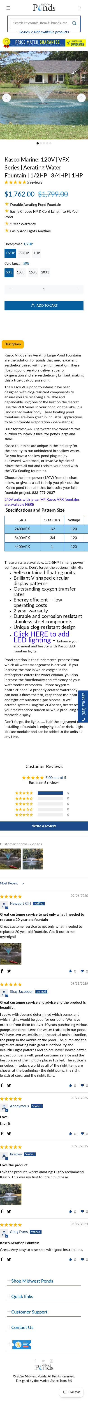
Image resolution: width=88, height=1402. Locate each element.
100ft (21, 272)
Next (81, 97)
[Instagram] (51, 1361)
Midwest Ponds (35, 1376)
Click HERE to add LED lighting (41, 637)
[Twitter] (43, 1361)
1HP (37, 253)
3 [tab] (44, 143)
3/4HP (24, 253)
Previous (6, 97)
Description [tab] (13, 344)
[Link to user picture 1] (11, 954)
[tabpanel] (44, 95)
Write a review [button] (44, 826)
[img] (11, 897)
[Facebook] (35, 1361)
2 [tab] (41, 143)
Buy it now (44, 320)
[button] (16, 182)
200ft (45, 272)
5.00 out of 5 (56, 778)
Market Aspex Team (53, 1381)
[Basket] (79, 8)
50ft (9, 272)
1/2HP (10, 253)
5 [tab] (50, 143)
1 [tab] (38, 143)
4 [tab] (47, 143)
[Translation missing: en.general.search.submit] (73, 23)
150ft (33, 272)
